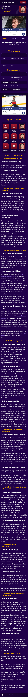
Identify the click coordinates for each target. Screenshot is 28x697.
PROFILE (4, 38)
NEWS (23, 38)
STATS (14, 38)
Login (23, 2)
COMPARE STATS (6, 11)
